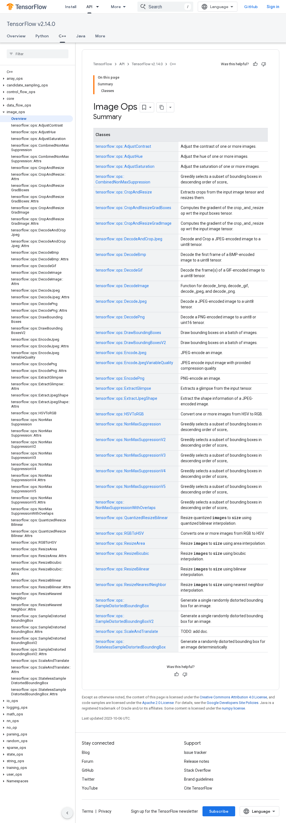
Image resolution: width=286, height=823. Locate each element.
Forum (87, 761)
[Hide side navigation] (67, 813)
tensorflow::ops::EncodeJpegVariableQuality (134, 362)
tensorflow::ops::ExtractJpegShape (126, 398)
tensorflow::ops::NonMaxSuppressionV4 (131, 471)
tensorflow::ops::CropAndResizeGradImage (133, 223)
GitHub (251, 6)
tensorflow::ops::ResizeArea (120, 543)
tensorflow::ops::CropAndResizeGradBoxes (133, 207)
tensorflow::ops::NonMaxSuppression (128, 424)
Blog (86, 752)
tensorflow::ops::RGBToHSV (120, 533)
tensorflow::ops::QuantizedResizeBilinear (132, 517)
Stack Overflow (197, 770)
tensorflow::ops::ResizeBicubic (122, 553)
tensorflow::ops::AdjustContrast (123, 146)
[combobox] (165, 7)
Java (80, 35)
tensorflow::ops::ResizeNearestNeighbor (131, 584)
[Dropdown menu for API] (99, 6)
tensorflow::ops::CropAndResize (124, 192)
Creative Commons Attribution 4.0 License (233, 697)
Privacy (105, 811)
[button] (36, 78)
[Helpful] (255, 64)
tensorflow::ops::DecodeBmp (121, 254)
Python (42, 35)
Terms (87, 811)
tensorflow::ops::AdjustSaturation (125, 166)
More (116, 6)
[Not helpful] (263, 64)
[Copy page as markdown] (162, 107)
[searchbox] (37, 53)
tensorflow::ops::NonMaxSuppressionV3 (131, 455)
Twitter (88, 779)
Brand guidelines (198, 779)
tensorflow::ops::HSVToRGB (120, 414)
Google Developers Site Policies (232, 703)
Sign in (273, 6)
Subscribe (218, 811)
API (89, 6)
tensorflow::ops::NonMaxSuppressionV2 (131, 439)
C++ (62, 35)
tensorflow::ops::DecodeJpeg (121, 301)
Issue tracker (195, 752)
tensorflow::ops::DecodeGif (119, 270)
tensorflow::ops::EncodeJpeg (121, 352)
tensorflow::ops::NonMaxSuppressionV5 (131, 486)
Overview (16, 35)
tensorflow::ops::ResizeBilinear (122, 569)
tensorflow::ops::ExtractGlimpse (123, 388)
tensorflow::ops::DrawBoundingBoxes (128, 332)
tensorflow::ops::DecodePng (120, 317)
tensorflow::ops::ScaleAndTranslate (127, 631)
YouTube (90, 788)
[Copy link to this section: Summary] (127, 117)
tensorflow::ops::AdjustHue (119, 156)
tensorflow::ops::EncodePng (120, 378)
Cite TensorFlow (198, 788)
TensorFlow (102, 64)
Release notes (196, 761)
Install (70, 6)
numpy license (233, 708)
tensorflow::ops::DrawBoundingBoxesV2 (131, 342)
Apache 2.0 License (158, 703)
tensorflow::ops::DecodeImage (122, 286)
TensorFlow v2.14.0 (31, 24)
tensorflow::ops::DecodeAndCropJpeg (129, 239)
